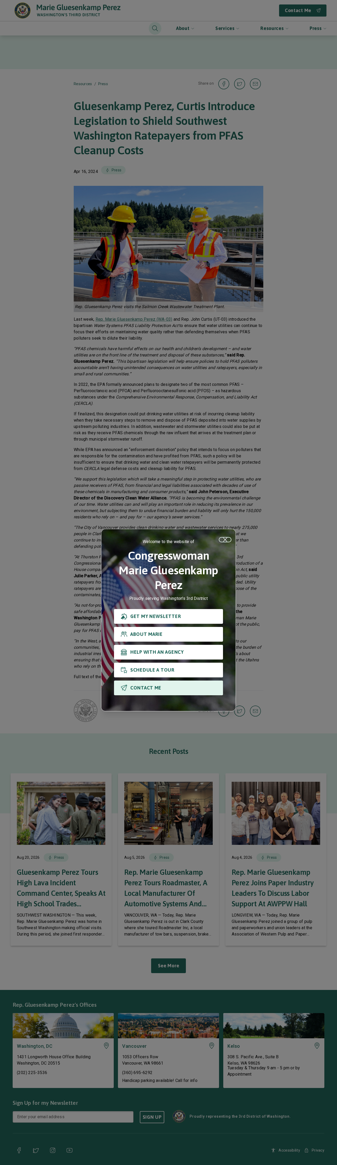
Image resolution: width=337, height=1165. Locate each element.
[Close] (225, 539)
